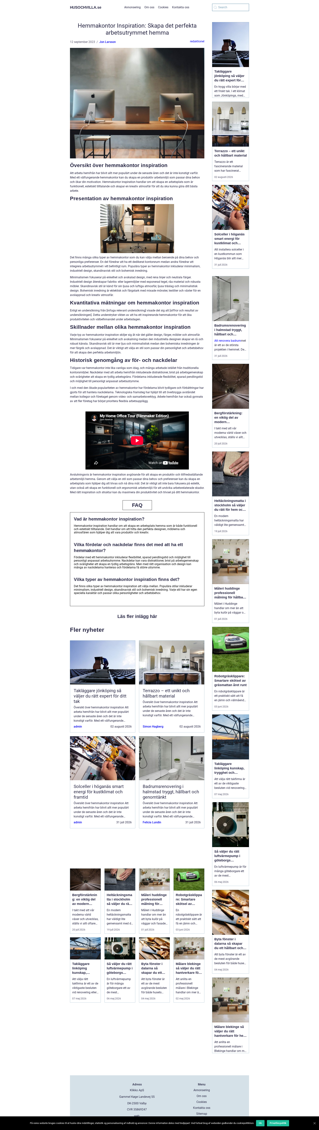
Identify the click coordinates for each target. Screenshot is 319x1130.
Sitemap (201, 1113)
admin (78, 726)
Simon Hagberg (153, 726)
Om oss (149, 7)
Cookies (163, 7)
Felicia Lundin (152, 822)
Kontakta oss (180, 7)
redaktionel (197, 41)
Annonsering (132, 7)
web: (137, 1116)
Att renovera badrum (227, 340)
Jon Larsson (107, 42)
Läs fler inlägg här (137, 616)
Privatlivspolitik (278, 1123)
